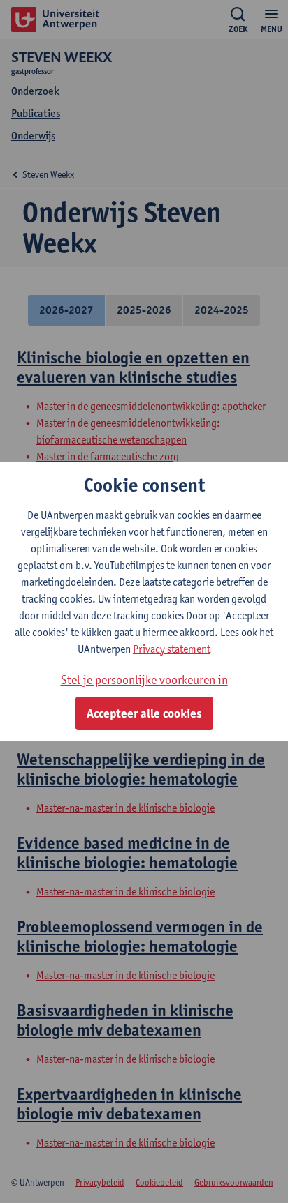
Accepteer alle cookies (144, 713)
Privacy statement (171, 649)
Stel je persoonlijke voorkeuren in (144, 679)
